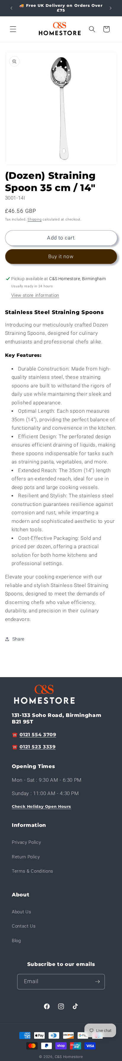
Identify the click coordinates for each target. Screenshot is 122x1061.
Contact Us (24, 926)
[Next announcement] (110, 8)
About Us (21, 912)
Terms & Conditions (32, 871)
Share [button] (18, 639)
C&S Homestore (69, 1057)
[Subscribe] (97, 981)
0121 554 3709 (38, 734)
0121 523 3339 (37, 747)
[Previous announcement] (11, 8)
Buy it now (61, 256)
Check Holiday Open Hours (41, 806)
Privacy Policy (26, 842)
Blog (16, 940)
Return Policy (26, 857)
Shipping (34, 219)
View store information (35, 295)
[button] (13, 29)
